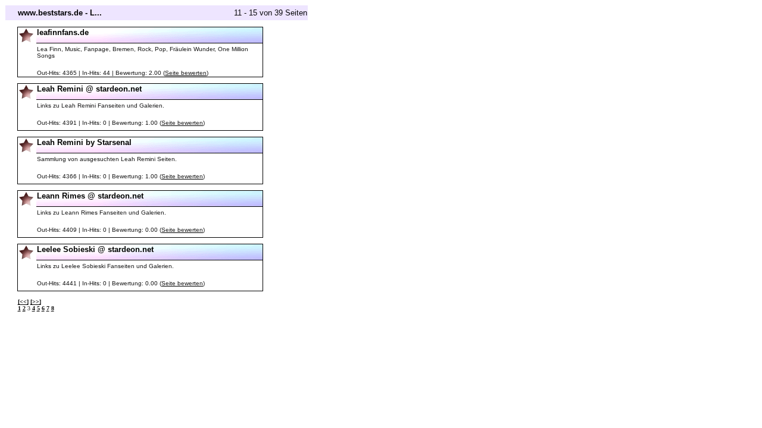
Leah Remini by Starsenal (84, 142)
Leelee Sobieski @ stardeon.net (95, 249)
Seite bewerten (186, 73)
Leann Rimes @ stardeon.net (90, 195)
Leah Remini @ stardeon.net (89, 88)
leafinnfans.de (63, 32)
